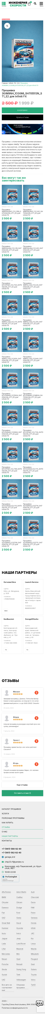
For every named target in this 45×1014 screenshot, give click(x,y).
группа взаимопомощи (8, 880)
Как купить (7, 822)
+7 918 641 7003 (31, 643)
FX (15, 83)
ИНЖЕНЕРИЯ (18, 4)
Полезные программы (13, 818)
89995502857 (30, 608)
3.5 (18, 83)
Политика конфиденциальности (15, 1008)
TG (6, 649)
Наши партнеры (10, 836)
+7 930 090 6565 (10, 643)
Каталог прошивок (11, 809)
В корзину (22, 110)
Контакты (7, 841)
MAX (5, 611)
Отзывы (6, 827)
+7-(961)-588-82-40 (11, 849)
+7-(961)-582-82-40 (11, 852)
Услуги (5, 813)
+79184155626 (9, 599)
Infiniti (11, 83)
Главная (5, 83)
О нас (4, 832)
